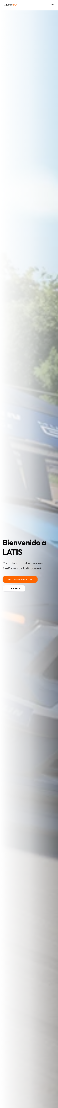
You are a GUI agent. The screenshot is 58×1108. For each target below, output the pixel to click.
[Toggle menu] (52, 5)
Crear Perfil (14, 588)
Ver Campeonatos (17, 579)
